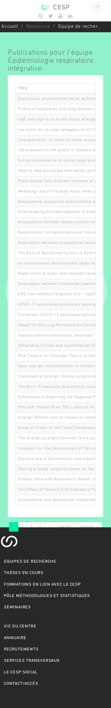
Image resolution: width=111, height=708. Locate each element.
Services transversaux (32, 660)
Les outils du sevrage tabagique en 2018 (57, 130)
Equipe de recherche (82, 26)
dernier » (90, 527)
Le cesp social (20, 672)
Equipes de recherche (30, 561)
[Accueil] (55, 6)
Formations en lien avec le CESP (42, 584)
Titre (22, 88)
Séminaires (17, 607)
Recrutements (21, 649)
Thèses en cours (23, 573)
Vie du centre (20, 626)
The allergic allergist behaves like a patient (61, 438)
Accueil (9, 26)
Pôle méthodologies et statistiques (47, 596)
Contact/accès (21, 683)
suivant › (65, 527)
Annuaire (15, 638)
